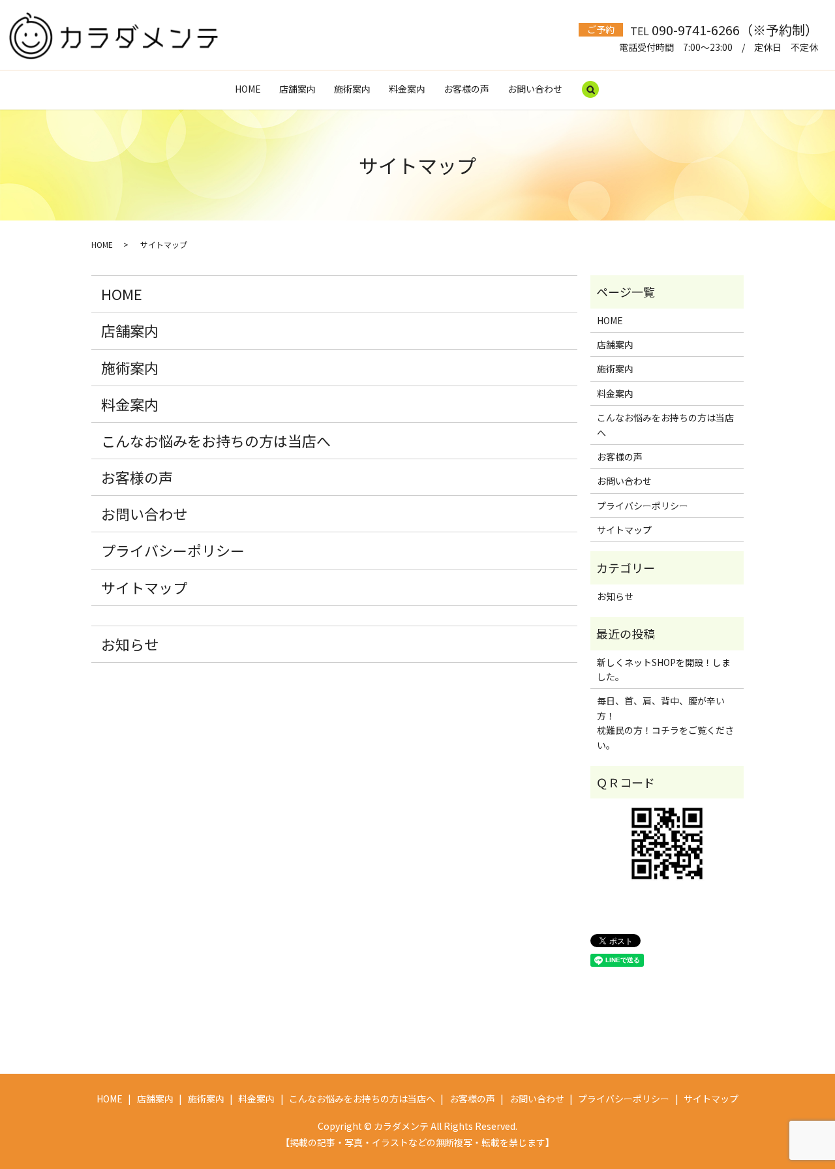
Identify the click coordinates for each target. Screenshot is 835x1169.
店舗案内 (297, 88)
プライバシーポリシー (173, 549)
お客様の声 (466, 88)
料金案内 (407, 88)
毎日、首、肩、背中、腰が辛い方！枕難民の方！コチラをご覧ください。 (665, 722)
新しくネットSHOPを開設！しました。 (664, 669)
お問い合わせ (535, 88)
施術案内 (352, 88)
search (590, 90)
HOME (248, 88)
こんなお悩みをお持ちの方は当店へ (216, 440)
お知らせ (130, 643)
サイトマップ (144, 587)
